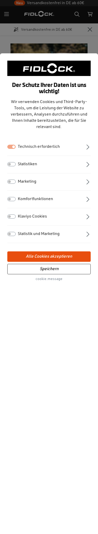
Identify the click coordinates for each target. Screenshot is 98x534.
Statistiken (27, 164)
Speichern (49, 269)
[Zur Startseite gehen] (49, 68)
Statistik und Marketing (39, 234)
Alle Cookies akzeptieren (49, 257)
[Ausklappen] (88, 146)
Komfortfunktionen (35, 199)
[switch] (11, 164)
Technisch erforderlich (39, 147)
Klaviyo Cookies (32, 216)
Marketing (27, 182)
